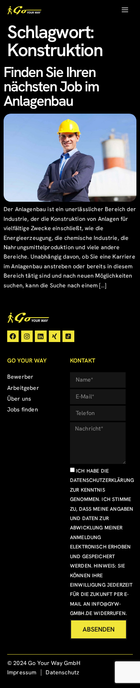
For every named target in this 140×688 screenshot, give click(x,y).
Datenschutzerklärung (102, 480)
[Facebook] (13, 336)
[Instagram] (27, 336)
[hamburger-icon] (125, 10)
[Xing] (54, 336)
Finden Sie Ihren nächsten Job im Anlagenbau (51, 86)
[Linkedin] (40, 336)
